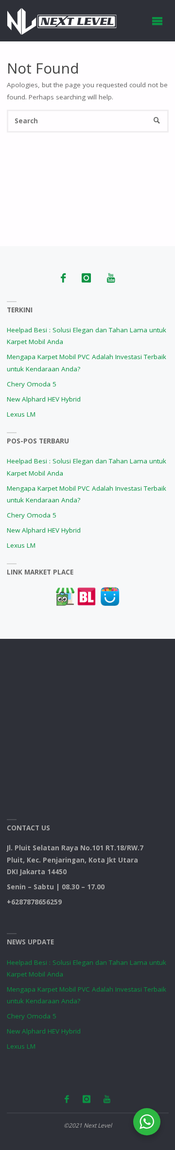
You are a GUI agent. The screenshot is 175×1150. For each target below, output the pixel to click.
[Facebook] (63, 278)
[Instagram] (86, 278)
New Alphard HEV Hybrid (44, 399)
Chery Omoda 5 (31, 384)
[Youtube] (110, 278)
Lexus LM (21, 414)
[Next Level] (62, 20)
